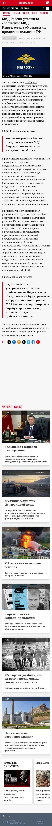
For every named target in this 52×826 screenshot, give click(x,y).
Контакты (6, 816)
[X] (9, 342)
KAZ (4, 8)
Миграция (13, 42)
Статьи (17, 13)
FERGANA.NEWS (26, 3)
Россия (5, 42)
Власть (32, 42)
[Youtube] (38, 342)
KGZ (8, 8)
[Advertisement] (26, 376)
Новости (6, 13)
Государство (39, 38)
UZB (21, 8)
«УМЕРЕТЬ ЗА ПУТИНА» (12, 764)
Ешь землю (42, 762)
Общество (23, 42)
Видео (26, 13)
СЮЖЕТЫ (44, 13)
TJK (12, 8)
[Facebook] (33, 342)
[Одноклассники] (19, 342)
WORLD (26, 8)
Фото (34, 13)
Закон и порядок (25, 38)
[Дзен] (24, 342)
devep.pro (39, 823)
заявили (24, 131)
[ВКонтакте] (14, 342)
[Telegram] (28, 342)
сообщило (31, 82)
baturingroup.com (15, 823)
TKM (16, 8)
